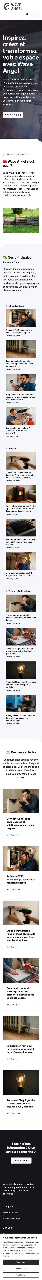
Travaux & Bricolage (11, 1218)
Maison (6, 1215)
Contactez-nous (21, 1160)
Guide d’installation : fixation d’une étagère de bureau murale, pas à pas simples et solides (20, 475)
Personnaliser (21, 1268)
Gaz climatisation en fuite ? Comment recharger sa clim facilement (18, 430)
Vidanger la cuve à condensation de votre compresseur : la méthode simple (20, 718)
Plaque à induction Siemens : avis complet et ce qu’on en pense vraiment (20, 542)
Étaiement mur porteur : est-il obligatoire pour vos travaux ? (19, 574)
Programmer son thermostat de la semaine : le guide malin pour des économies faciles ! (20, 397)
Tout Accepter (21, 1262)
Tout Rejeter (21, 1275)
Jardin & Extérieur (10, 1213)
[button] (27, 14)
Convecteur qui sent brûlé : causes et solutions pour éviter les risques (21, 617)
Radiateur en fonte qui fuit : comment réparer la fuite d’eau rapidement (19, 363)
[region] (21, 1257)
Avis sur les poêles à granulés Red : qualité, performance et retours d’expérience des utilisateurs (21, 508)
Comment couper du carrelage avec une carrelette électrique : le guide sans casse (20, 651)
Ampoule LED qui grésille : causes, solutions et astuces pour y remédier (21, 684)
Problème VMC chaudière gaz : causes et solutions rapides (19, 331)
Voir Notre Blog (13, 115)
